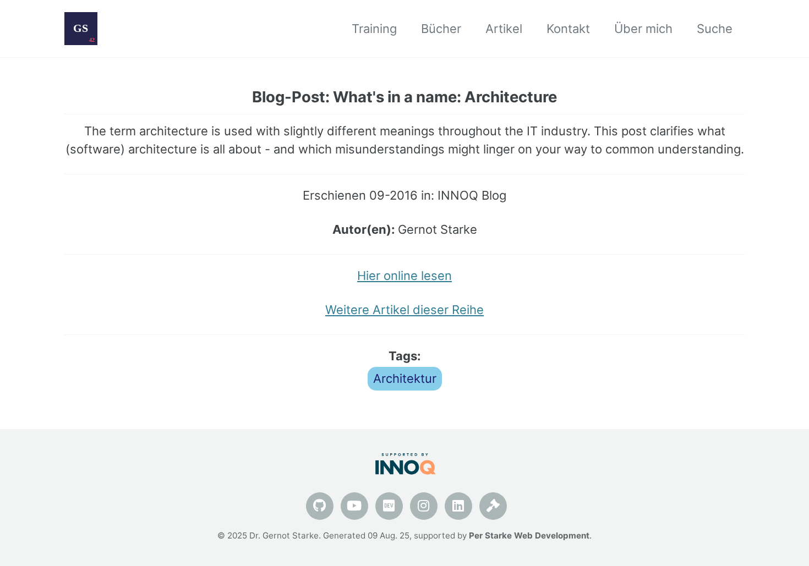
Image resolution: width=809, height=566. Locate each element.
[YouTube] (354, 505)
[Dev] (389, 505)
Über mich (643, 28)
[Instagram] (424, 505)
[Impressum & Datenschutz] (493, 505)
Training (374, 28)
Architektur (404, 378)
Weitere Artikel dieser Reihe (404, 310)
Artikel (503, 28)
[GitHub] (320, 505)
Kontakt (568, 28)
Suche (715, 28)
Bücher (441, 28)
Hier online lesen (404, 275)
